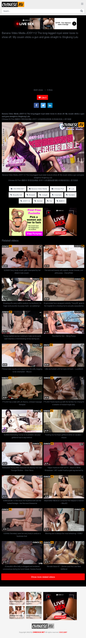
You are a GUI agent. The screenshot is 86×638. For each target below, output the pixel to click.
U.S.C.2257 (63, 632)
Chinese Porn (59, 188)
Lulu (72, 188)
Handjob (71, 194)
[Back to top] (82, 633)
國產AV (62, 201)
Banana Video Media (39, 188)
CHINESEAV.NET (39, 632)
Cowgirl (44, 194)
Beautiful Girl (17, 194)
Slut (50, 201)
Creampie (58, 194)
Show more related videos (43, 576)
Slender (39, 201)
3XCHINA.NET (19, 188)
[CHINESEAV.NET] (13, 4)
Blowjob (31, 194)
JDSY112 (26, 201)
